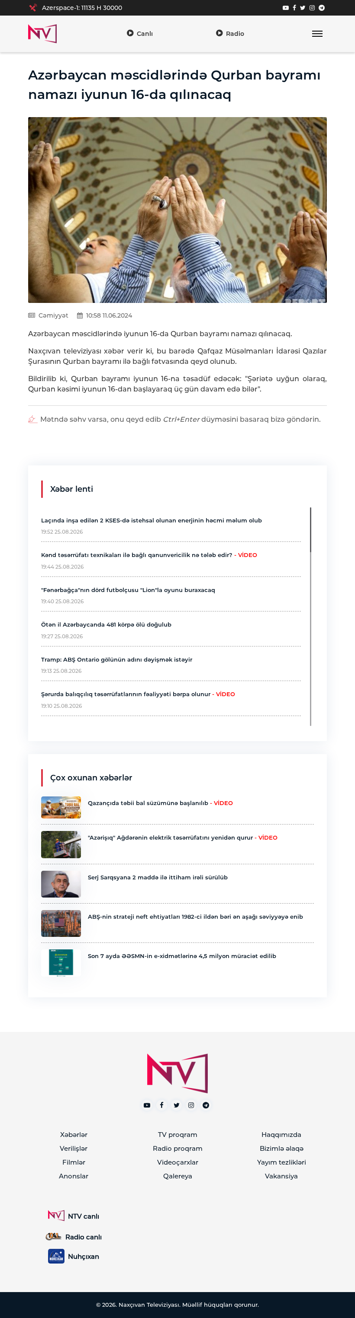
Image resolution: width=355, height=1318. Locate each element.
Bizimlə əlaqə (281, 1148)
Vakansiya (281, 1176)
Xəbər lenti (71, 489)
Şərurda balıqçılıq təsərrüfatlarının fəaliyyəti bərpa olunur (138, 694)
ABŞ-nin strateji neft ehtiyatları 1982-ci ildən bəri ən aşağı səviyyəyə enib (195, 916)
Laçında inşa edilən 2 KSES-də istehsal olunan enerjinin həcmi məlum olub (151, 520)
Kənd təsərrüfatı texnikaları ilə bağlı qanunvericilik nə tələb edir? (149, 554)
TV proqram (177, 1134)
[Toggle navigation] (317, 34)
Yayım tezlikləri (281, 1162)
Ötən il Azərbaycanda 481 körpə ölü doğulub (106, 624)
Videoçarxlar (177, 1162)
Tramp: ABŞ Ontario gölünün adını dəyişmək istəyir (116, 659)
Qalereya (177, 1176)
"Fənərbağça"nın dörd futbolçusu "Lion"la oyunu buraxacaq (128, 589)
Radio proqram (178, 1148)
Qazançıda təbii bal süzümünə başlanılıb (160, 802)
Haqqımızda (281, 1134)
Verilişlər (73, 1148)
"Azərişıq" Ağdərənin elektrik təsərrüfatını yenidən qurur (183, 837)
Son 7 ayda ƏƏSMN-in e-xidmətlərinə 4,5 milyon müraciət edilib (182, 955)
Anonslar (73, 1176)
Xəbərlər (73, 1134)
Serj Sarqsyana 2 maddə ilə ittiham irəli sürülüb (158, 877)
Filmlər (73, 1162)
